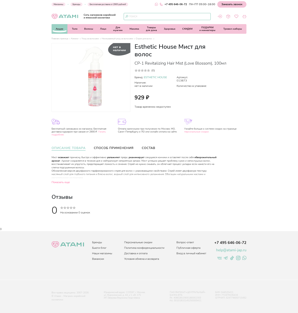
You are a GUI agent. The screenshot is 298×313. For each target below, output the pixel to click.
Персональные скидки (138, 242)
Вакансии (98, 259)
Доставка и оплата (135, 253)
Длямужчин (118, 29)
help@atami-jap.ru (231, 250)
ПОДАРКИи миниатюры (207, 29)
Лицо (103, 28)
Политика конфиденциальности (144, 248)
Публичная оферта (188, 248)
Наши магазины (102, 253)
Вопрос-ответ (185, 242)
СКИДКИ (187, 28)
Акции (59, 28)
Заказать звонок (231, 4)
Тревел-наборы (232, 28)
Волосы (88, 28)
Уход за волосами (90, 38)
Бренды (76, 4)
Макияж (134, 28)
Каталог (75, 38)
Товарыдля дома (151, 29)
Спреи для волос (144, 38)
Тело (74, 28)
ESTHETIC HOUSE (155, 77)
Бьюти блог (99, 248)
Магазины (58, 4)
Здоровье (169, 28)
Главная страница (60, 38)
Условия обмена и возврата (141, 259)
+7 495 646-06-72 (176, 4)
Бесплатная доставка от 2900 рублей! (108, 4)
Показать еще (61, 182)
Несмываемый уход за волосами (117, 38)
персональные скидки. (196, 131)
